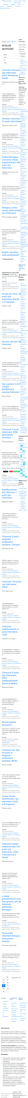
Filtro (5, 63)
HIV (21, 475)
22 (3, 988)
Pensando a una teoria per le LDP (23, 202)
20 (3, 985)
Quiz (21, 464)
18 (3, 982)
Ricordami (23, 53)
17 (7, 980)
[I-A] (1, 4)
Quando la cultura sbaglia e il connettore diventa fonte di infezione (23, 141)
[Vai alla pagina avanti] (7, 991)
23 (8, 988)
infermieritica (23, 447)
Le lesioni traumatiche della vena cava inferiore (23, 161)
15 (7, 977)
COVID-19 (23, 443)
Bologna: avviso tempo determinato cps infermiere (11, 210)
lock (21, 450)
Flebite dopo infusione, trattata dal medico (23, 210)
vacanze (22, 471)
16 (3, 980)
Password (21, 49)
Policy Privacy (5, 1095)
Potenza (22, 476)
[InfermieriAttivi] (7, 1)
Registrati (23, 74)
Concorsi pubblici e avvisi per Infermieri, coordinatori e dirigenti (11, 109)
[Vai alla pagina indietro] (3, 977)
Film (9, 284)
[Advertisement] (14, 24)
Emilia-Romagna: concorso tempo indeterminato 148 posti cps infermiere (11, 162)
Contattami (4, 1097)
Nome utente (22, 45)
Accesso (22, 56)
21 (7, 985)
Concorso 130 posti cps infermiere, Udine (11, 584)
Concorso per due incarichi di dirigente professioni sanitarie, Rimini (11, 755)
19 (7, 982)
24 (3, 991)
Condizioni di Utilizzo (7, 1093)
